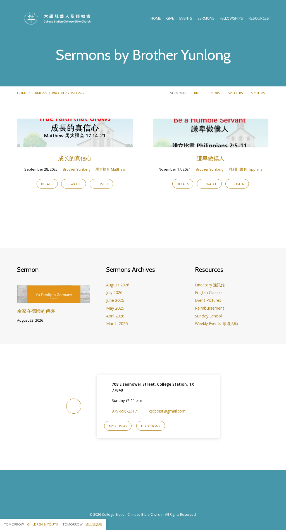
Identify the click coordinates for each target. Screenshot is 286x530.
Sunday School (208, 316)
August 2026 (117, 285)
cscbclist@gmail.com (167, 411)
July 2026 (114, 292)
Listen (103, 184)
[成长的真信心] (75, 143)
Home (156, 18)
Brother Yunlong (68, 93)
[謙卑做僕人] (210, 143)
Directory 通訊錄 (210, 285)
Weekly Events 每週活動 (216, 323)
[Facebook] (137, 494)
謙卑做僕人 (211, 158)
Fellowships (231, 18)
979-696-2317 (124, 411)
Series (195, 93)
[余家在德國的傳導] (53, 299)
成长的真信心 (75, 158)
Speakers (236, 93)
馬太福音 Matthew (110, 169)
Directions (150, 426)
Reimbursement (209, 308)
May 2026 (115, 308)
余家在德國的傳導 (36, 311)
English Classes (209, 292)
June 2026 (115, 300)
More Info (118, 426)
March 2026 (117, 323)
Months (258, 93)
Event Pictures (208, 300)
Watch (76, 184)
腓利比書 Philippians (246, 169)
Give (170, 18)
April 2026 (115, 316)
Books (214, 93)
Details (47, 184)
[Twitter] (149, 494)
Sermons (205, 18)
